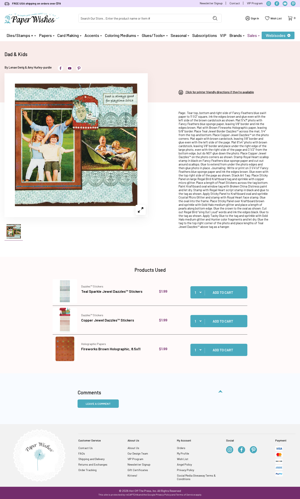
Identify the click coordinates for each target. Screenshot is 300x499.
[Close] (221, 183)
